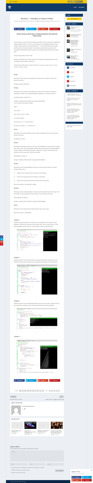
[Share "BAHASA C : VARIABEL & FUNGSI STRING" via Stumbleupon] (38, 390)
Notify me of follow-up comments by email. (20, 470)
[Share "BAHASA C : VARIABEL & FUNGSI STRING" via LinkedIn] (33, 390)
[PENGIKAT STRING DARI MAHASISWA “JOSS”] (44, 425)
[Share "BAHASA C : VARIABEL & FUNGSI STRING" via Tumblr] (28, 390)
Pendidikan (37, 21)
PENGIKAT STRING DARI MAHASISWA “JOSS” (43, 431)
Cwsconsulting (70, 93)
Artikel (77, 29)
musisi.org (77, 127)
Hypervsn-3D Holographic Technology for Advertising (30, 432)
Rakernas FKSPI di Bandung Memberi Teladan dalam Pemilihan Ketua (75, 42)
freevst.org (69, 127)
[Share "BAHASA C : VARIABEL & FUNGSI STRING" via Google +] (25, 390)
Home (75, 7)
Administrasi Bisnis (71, 98)
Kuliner (75, 30)
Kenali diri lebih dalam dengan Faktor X (74, 105)
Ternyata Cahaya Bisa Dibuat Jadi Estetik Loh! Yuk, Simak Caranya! (56, 432)
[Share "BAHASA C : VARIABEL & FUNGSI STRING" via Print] (43, 390)
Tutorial (50, 21)
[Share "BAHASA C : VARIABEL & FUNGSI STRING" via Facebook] (20, 390)
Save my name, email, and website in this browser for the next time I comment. (28, 467)
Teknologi (42, 21)
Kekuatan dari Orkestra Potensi (76, 50)
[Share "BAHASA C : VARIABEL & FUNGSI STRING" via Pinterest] (30, 390)
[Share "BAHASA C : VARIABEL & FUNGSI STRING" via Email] (40, 390)
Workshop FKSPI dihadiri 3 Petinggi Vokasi (76, 35)
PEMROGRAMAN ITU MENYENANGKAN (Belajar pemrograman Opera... (32, 1)
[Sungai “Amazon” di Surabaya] (68, 28)
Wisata (78, 31)
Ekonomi (72, 30)
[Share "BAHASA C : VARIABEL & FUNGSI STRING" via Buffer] (35, 390)
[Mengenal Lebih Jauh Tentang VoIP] (17, 425)
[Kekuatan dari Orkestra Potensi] (68, 50)
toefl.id (73, 127)
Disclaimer (81, 7)
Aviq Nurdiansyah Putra (23, 21)
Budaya (79, 29)
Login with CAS (74, 18)
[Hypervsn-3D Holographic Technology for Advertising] (30, 425)
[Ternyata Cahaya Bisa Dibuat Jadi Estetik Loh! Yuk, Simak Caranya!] (57, 425)
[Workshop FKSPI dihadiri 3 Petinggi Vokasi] (68, 35)
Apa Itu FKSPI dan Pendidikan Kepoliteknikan (74, 57)
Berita (77, 45)
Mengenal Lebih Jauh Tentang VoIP (16, 431)
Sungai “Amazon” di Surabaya (75, 27)
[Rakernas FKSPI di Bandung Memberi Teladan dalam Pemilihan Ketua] (68, 41)
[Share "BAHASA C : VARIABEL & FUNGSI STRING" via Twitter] (22, 390)
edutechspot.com (77, 126)
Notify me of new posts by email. (18, 472)
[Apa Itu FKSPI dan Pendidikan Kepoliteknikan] (68, 56)
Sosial (72, 31)
